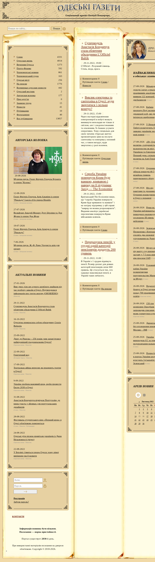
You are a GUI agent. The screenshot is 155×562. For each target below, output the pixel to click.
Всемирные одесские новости (39, 88)
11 (151, 413)
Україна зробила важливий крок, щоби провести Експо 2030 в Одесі (37, 386)
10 (147, 413)
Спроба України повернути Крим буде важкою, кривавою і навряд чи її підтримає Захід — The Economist (96, 181)
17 (147, 416)
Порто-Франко (39, 68)
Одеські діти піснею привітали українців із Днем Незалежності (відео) (38, 438)
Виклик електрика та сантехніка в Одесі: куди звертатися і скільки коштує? (97, 103)
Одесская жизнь (39, 61)
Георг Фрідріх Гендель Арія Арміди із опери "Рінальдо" (36, 231)
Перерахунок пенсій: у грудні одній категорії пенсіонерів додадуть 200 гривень (98, 247)
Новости (39, 107)
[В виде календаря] (138, 395)
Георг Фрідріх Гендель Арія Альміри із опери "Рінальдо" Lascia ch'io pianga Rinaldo (36, 198)
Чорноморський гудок (39, 76)
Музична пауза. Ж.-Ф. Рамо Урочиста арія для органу (36, 247)
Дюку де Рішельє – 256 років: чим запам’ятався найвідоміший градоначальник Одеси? (37, 340)
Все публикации (39, 118)
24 (147, 420)
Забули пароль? (21, 502)
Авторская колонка (39, 95)
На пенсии (39, 84)
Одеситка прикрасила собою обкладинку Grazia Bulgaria (37, 324)
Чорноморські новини (39, 72)
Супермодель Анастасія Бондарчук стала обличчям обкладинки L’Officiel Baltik (34, 308)
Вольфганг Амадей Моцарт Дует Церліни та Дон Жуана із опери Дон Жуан (38, 214)
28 (135, 424)
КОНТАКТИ (18, 516)
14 (135, 416)
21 (135, 420)
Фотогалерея (39, 114)
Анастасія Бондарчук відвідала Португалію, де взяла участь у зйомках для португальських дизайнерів (37, 403)
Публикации (39, 111)
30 (143, 424)
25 (151, 420)
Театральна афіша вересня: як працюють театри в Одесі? (37, 369)
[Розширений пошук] (64, 28)
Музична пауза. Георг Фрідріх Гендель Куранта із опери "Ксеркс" (37, 181)
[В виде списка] (144, 395)
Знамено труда (39, 103)
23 (143, 420)
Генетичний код (21, 355)
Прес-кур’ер (39, 99)
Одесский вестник (39, 91)
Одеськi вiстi (39, 80)
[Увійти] (25, 492)
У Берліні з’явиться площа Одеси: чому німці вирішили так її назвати (36, 454)
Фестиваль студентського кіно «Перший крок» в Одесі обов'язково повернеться (37, 422)
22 (139, 420)
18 (151, 416)
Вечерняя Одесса (39, 64)
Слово (39, 57)
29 (139, 424)
